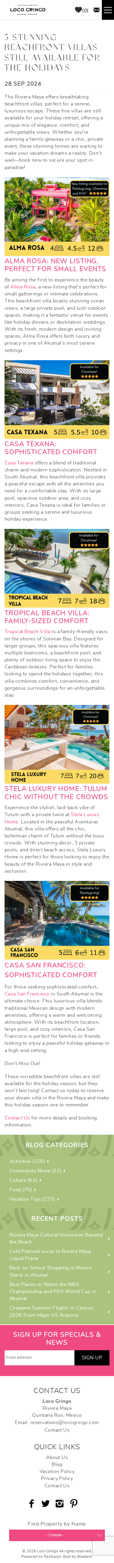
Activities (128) (27, 1161)
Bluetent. (85, 1557)
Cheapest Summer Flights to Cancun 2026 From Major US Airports (51, 1311)
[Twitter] (46, 1504)
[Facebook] (32, 1504)
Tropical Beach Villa (27, 631)
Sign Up (92, 1357)
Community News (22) (35, 1170)
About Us (57, 1457)
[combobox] (57, 1535)
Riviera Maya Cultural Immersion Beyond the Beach (55, 1238)
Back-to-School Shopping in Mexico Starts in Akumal (50, 1271)
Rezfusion (52, 1557)
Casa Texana (19, 463)
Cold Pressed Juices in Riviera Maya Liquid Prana (50, 1255)
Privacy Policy (57, 1478)
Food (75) (20, 1189)
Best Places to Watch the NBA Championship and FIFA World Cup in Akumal (52, 1291)
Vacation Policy (57, 1471)
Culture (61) (23, 1180)
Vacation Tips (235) (32, 1199)
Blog (57, 1464)
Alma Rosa (22, 287)
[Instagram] (60, 1504)
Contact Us (17, 1118)
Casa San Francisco (27, 994)
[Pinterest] (75, 1504)
